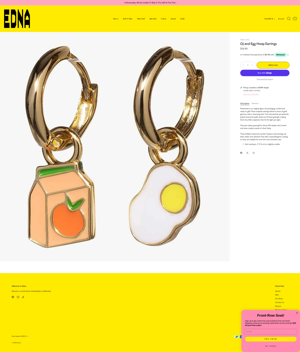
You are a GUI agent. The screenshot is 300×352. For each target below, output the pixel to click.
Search (278, 291)
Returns (278, 306)
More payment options (265, 79)
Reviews (255, 103)
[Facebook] (13, 297)
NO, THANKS (270, 346)
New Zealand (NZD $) (19, 336)
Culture (163, 19)
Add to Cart (273, 65)
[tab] (246, 103)
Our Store (279, 299)
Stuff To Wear (127, 19)
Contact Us (279, 302)
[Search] (288, 18)
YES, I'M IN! (270, 339)
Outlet (182, 19)
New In (115, 19)
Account (281, 19)
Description (244, 103)
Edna (19, 343)
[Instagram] (18, 297)
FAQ (277, 295)
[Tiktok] (23, 297)
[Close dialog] (297, 313)
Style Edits (152, 19)
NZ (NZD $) (268, 19)
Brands (173, 19)
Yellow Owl (244, 40)
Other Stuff (141, 19)
